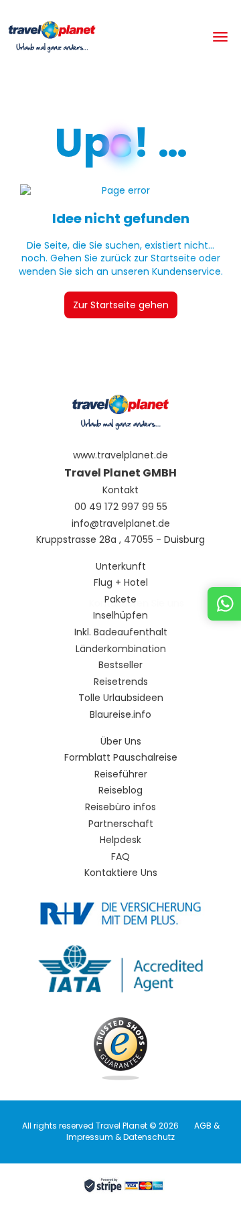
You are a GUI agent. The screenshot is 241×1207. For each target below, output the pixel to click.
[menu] (220, 37)
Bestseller (120, 665)
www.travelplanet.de (120, 455)
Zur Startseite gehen (121, 305)
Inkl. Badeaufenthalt (120, 632)
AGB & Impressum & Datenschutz (143, 1131)
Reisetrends (121, 682)
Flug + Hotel (121, 582)
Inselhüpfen (120, 615)
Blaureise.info (120, 714)
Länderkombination (121, 649)
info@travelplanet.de (121, 523)
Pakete (120, 599)
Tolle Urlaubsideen (120, 698)
